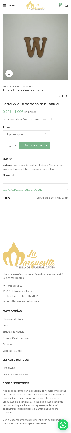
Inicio (6, 86)
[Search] (66, 5)
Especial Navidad (12, 350)
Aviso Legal (9, 367)
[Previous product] (59, 96)
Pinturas (7, 344)
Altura (7, 127)
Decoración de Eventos (16, 338)
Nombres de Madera (23, 86)
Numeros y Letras (13, 318)
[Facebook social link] (13, 175)
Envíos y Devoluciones (15, 373)
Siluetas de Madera (13, 331)
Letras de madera (27, 164)
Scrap (6, 325)
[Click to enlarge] (9, 73)
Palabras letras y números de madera (24, 90)
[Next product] (66, 96)
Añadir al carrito (35, 145)
